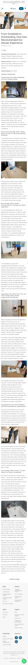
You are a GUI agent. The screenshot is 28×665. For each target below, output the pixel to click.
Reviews (5, 614)
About (4, 609)
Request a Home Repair (19, 615)
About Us (5, 612)
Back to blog (15, 579)
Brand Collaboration (6, 641)
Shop (4, 586)
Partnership (6, 633)
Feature (17, 586)
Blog (4, 617)
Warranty (6, 658)
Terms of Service (14, 661)
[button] (2, 8)
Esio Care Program (8, 603)
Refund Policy (12, 658)
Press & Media (7, 644)
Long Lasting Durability (18, 600)
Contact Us (18, 618)
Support (17, 609)
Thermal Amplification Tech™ (18, 590)
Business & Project (8, 638)
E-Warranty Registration (18, 621)
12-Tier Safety (19, 594)
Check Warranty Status (19, 624)
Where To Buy (18, 627)
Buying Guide (6, 589)
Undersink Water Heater (7, 598)
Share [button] (4, 50)
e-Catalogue (6, 591)
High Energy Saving (18, 597)
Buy (21, 8)
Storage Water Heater (7, 594)
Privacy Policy (20, 658)
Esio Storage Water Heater (13, 651)
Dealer (4, 636)
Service (5, 601)
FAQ (16, 612)
